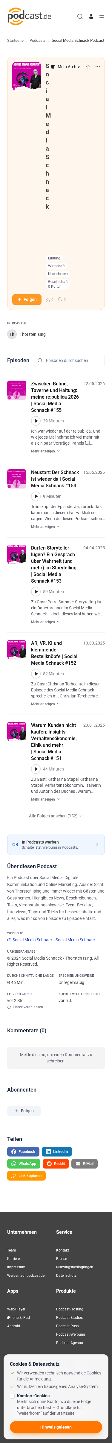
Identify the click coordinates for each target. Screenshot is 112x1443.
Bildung (54, 258)
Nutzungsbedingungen (74, 1267)
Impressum (16, 1267)
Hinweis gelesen (56, 1427)
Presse (61, 1259)
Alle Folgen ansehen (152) (53, 816)
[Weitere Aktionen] (97, 67)
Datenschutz (66, 1275)
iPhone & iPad (18, 1318)
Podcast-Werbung (70, 1334)
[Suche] (80, 16)
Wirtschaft (56, 266)
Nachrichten (58, 274)
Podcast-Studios (69, 1318)
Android (13, 1326)
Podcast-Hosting (69, 1309)
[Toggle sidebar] (102, 17)
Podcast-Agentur (69, 1343)
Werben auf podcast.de (26, 1275)
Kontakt (62, 1250)
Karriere (13, 1259)
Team (11, 1250)
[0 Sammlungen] (88, 66)
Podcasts (38, 40)
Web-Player (16, 1309)
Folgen (30, 299)
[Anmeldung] (91, 17)
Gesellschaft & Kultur (58, 284)
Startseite (15, 40)
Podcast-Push (67, 1326)
